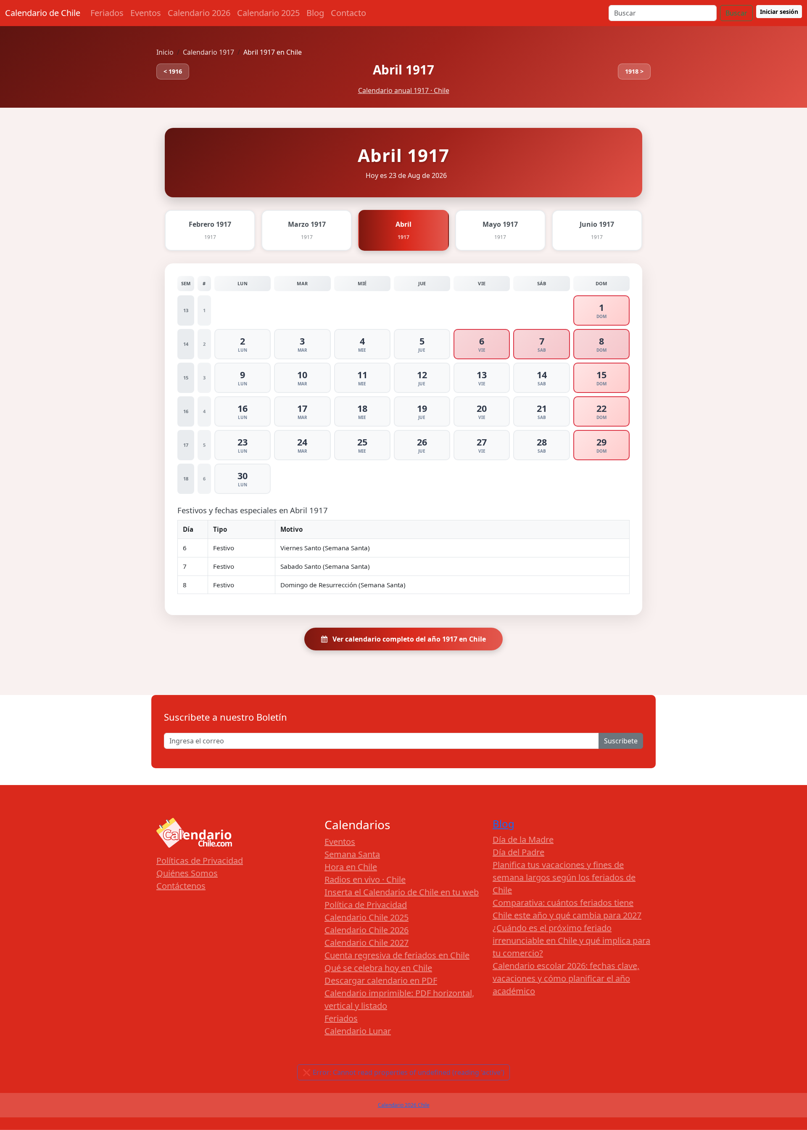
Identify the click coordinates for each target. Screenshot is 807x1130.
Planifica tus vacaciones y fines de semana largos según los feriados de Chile (564, 877)
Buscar (736, 13)
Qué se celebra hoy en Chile (378, 967)
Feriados (107, 13)
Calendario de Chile (42, 13)
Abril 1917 (403, 69)
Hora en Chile (350, 867)
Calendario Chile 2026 (366, 930)
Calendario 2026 (199, 13)
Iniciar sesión (779, 12)
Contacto (348, 13)
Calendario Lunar (357, 1031)
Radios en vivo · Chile (365, 879)
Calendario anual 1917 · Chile (403, 90)
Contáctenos (181, 885)
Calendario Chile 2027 (366, 942)
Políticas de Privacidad (199, 860)
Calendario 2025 (268, 13)
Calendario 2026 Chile (404, 1105)
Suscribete (621, 740)
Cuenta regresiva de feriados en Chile (396, 955)
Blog (315, 13)
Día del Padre (518, 852)
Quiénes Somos (187, 873)
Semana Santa (352, 854)
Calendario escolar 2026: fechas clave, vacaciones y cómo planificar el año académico (566, 978)
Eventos (145, 13)
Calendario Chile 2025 (366, 917)
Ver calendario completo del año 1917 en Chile (408, 639)
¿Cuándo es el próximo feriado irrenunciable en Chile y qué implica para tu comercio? (571, 940)
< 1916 (173, 71)
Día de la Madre (523, 839)
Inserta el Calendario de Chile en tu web (401, 892)
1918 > (634, 71)
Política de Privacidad (365, 904)
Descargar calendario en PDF (380, 980)
